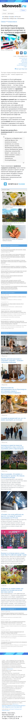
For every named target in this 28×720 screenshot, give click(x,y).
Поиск (23, 10)
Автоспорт (4, 550)
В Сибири (5, 16)
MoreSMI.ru (7, 710)
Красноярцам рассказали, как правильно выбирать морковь (13, 240)
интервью (4, 511)
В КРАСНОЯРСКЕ (23, 58)
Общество (13, 18)
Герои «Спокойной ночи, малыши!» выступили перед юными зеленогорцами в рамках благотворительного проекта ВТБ (14, 288)
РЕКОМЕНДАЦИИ (23, 64)
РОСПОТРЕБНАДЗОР (22, 65)
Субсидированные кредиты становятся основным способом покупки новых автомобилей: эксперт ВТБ (14, 267)
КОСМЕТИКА (24, 61)
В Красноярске (12, 21)
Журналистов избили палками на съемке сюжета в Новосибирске (13, 297)
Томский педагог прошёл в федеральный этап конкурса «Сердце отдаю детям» (12, 632)
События (3, 585)
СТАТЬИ (5, 333)
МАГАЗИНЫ (24, 62)
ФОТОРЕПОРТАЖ (8, 292)
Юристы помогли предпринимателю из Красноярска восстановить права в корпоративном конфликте (14, 390)
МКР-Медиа (10, 13)
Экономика (21, 18)
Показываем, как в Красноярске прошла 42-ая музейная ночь (12, 304)
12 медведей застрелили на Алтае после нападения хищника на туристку (14, 642)
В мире (12, 16)
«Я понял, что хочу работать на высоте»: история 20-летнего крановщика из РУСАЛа (12, 516)
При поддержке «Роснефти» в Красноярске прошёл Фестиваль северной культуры (12, 475)
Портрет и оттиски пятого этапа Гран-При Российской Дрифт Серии (14, 554)
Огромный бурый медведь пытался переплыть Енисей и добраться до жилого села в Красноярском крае (14, 614)
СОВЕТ (25, 66)
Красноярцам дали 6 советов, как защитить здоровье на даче (13, 223)
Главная (3, 21)
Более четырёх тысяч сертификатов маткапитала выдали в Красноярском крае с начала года (13, 622)
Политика (6, 18)
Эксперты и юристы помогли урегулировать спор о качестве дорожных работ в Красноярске (12, 447)
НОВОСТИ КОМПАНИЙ (10, 245)
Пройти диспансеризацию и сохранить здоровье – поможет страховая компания (12, 360)
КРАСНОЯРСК (11, 1)
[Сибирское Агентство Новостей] (14, 6)
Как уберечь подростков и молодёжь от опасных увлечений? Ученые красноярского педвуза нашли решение (13, 262)
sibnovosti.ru (10, 669)
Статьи (4, 13)
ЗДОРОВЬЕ (24, 59)
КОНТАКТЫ (8, 653)
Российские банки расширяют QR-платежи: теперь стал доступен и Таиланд (13, 250)
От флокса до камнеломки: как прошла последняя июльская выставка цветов (12, 590)
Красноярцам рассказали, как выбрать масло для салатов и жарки (14, 206)
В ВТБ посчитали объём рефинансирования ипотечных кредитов (12, 276)
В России (18, 16)
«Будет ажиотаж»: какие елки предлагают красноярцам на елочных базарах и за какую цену (13, 311)
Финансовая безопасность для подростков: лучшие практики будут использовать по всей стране (14, 271)
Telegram (21, 184)
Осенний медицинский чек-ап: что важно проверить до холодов (13, 419)
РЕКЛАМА (20, 653)
